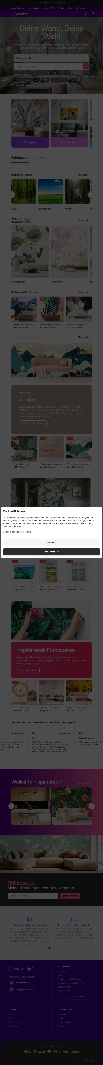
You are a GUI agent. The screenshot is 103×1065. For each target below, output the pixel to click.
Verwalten (51, 542)
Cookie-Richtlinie (23, 532)
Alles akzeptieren (51, 551)
